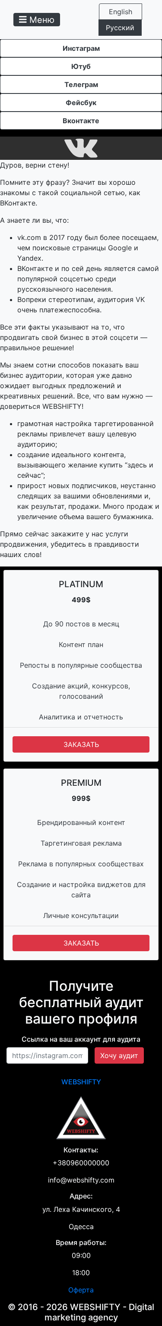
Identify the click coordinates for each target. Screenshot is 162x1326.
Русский (120, 27)
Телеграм (81, 84)
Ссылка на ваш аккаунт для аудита (81, 1039)
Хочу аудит (119, 1055)
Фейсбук (81, 102)
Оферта (81, 1290)
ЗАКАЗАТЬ (81, 744)
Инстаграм (81, 48)
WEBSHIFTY (81, 1081)
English (120, 11)
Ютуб (81, 66)
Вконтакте (81, 120)
